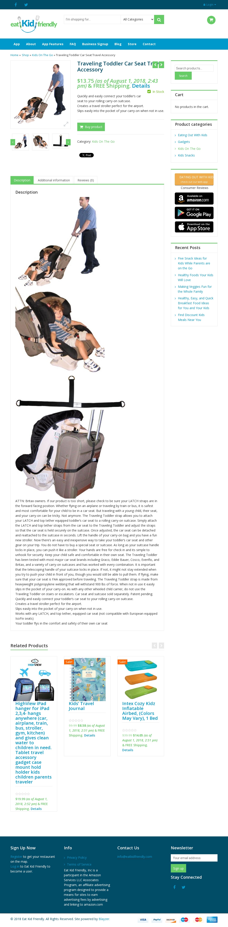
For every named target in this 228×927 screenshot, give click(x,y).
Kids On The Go (42, 55)
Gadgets (184, 142)
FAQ (73, 44)
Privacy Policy (77, 857)
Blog (118, 44)
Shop (25, 55)
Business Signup (95, 44)
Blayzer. (104, 919)
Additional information (54, 180)
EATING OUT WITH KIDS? (196, 179)
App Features (52, 44)
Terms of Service (79, 864)
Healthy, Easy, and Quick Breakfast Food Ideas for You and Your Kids (195, 303)
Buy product (93, 127)
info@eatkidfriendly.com (134, 856)
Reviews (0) (85, 180)
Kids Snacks (186, 155)
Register (16, 856)
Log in (14, 866)
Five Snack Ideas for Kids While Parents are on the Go (194, 263)
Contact (149, 44)
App (17, 44)
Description (22, 180)
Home (14, 55)
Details (141, 85)
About (31, 44)
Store (132, 44)
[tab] (22, 180)
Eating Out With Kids (192, 135)
